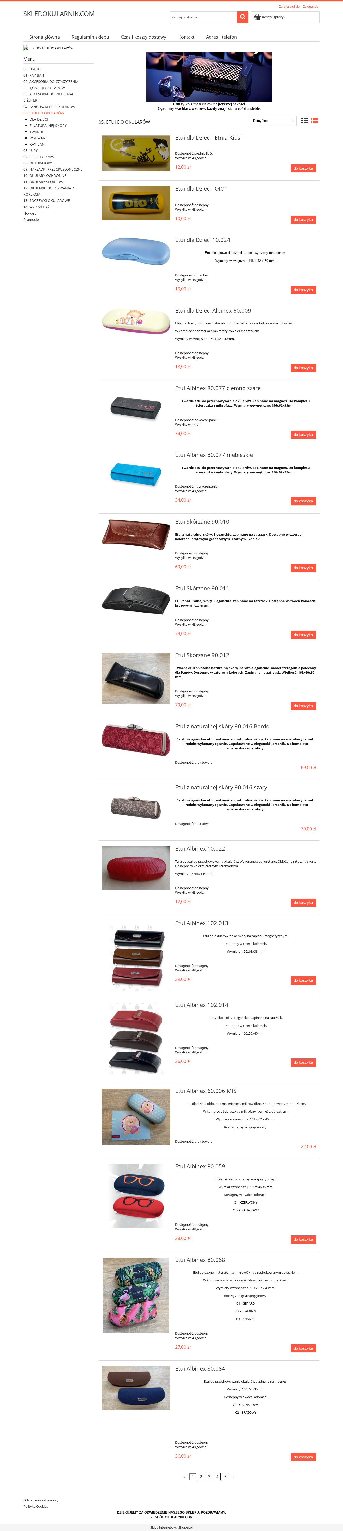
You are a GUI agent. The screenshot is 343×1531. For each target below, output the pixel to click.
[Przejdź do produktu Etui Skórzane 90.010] (136, 534)
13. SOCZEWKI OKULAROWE (46, 200)
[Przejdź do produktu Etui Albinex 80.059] (136, 1196)
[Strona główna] (27, 48)
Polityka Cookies (35, 1506)
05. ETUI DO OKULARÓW (43, 113)
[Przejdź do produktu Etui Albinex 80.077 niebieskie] (136, 475)
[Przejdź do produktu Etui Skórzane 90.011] (136, 600)
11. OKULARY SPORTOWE (44, 181)
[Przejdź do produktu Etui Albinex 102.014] (136, 1040)
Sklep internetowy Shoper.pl (171, 1527)
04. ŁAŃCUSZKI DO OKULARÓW (49, 106)
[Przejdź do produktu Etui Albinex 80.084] (136, 1388)
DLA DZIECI (39, 119)
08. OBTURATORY (37, 163)
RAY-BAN (37, 144)
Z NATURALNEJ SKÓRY (48, 125)
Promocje (31, 219)
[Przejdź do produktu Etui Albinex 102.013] (136, 956)
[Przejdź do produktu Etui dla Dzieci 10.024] (136, 251)
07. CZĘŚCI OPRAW (38, 156)
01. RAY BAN (33, 75)
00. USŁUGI (32, 69)
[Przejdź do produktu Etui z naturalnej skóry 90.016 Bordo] (136, 740)
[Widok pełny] (314, 120)
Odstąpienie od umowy (40, 1500)
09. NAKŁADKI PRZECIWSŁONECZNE (53, 169)
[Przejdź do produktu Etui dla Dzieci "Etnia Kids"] (136, 153)
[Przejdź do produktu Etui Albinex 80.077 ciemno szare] (136, 409)
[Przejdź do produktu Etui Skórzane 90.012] (136, 678)
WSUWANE (39, 138)
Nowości (30, 213)
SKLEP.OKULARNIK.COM (59, 13)
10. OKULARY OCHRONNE (44, 175)
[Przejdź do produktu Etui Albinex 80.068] (136, 1295)
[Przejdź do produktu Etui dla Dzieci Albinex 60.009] (136, 321)
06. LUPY (30, 150)
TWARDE (37, 131)
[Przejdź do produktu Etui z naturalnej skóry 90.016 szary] (136, 808)
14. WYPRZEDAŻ (36, 207)
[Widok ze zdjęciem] (304, 120)
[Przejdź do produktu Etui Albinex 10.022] (136, 868)
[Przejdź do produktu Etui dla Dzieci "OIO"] (136, 203)
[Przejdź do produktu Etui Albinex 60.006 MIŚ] (136, 1117)
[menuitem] (44, 37)
